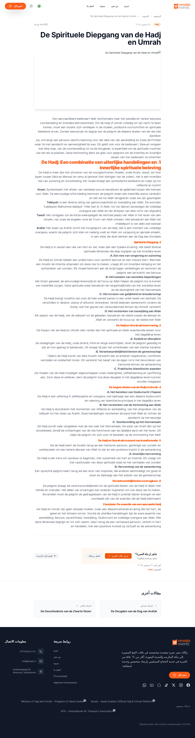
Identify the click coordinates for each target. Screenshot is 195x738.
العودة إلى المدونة (45, 556)
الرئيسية (157, 16)
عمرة (126, 6)
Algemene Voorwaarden (65, 682)
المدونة (145, 16)
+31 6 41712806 (28, 651)
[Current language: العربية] (39, 6)
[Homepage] (182, 6)
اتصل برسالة (94, 556)
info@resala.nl (29, 661)
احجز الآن (18, 6)
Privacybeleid (60, 676)
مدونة (102, 6)
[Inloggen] (31, 6)
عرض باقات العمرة (120, 556)
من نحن (114, 6)
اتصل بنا (90, 6)
